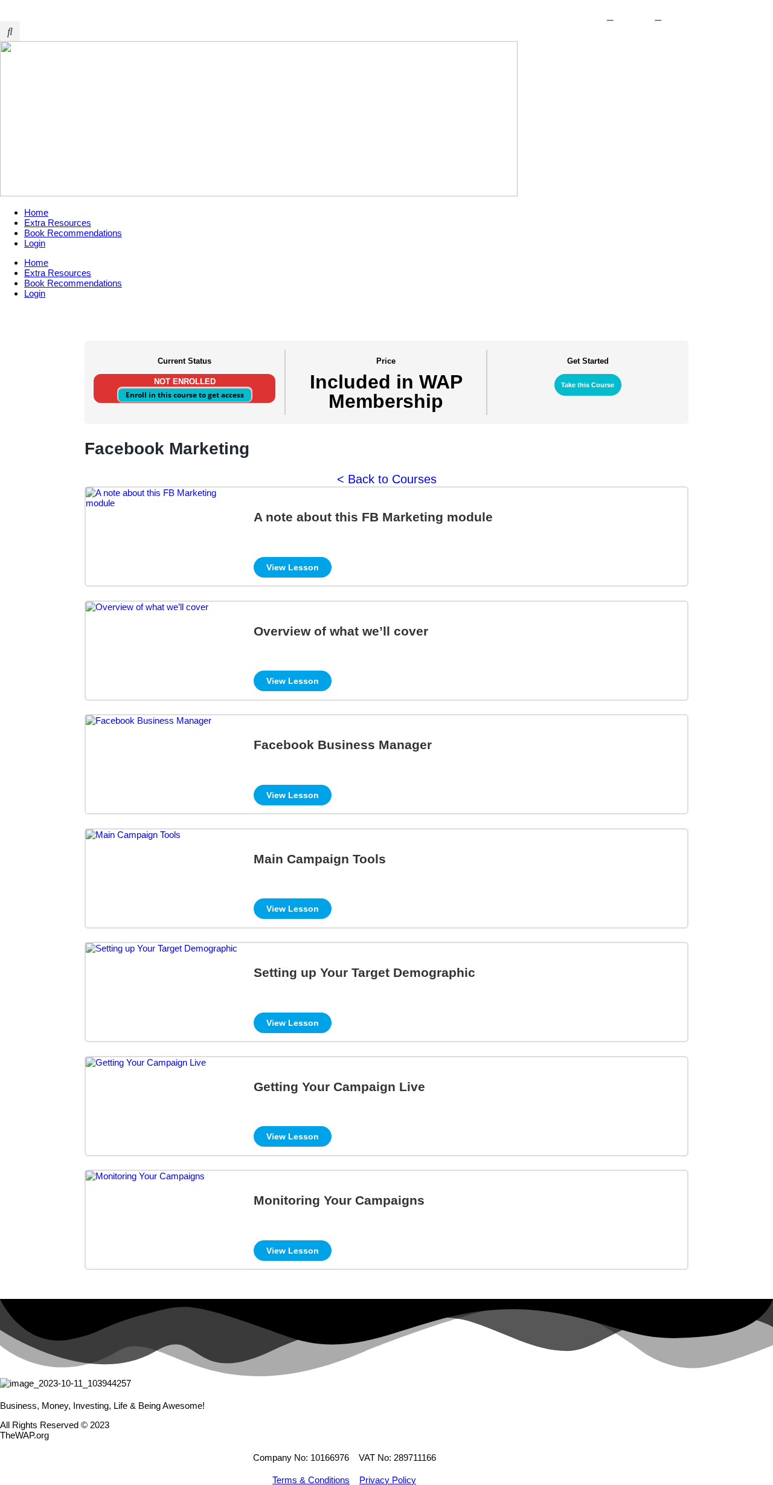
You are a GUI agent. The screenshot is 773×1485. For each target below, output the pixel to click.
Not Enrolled (185, 381)
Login (34, 243)
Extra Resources (57, 222)
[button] (10, 31)
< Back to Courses (387, 479)
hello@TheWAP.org (48, 5)
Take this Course (587, 384)
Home (36, 212)
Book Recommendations (73, 233)
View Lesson (292, 567)
